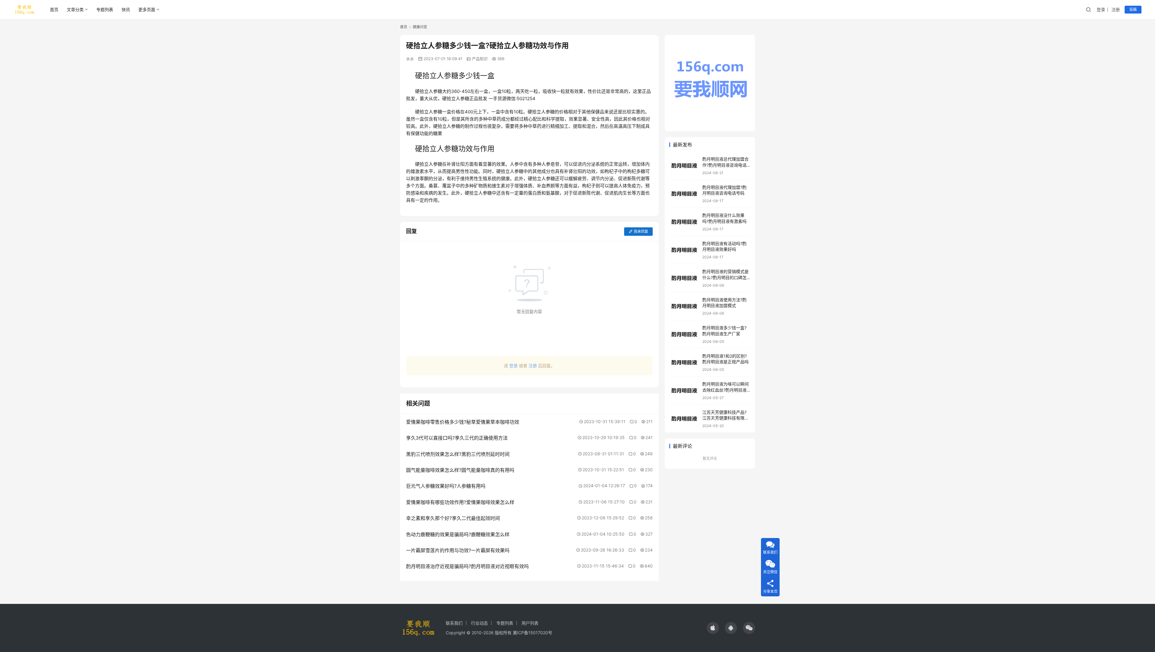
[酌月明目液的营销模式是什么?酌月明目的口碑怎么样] (684, 278)
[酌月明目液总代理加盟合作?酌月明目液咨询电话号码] (684, 165)
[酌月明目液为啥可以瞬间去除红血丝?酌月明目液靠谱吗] (684, 390)
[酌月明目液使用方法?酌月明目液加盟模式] (684, 306)
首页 (54, 9)
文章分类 (75, 9)
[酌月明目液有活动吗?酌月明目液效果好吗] (684, 250)
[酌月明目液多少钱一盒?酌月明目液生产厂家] (684, 334)
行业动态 (479, 623)
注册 (1115, 9)
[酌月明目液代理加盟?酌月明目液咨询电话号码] (684, 193)
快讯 (126, 9)
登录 (1101, 9)
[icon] (713, 628)
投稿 (1133, 9)
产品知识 (480, 58)
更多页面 (146, 9)
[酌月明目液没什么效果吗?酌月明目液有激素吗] (684, 221)
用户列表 (530, 623)
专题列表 (104, 9)
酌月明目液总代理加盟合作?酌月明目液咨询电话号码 (725, 164)
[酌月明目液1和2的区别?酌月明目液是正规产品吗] (684, 362)
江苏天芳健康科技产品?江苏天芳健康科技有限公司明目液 (725, 418)
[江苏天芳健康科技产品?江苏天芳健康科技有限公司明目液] (684, 418)
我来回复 (641, 231)
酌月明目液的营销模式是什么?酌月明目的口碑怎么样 (725, 277)
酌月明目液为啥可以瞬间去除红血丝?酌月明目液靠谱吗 (725, 389)
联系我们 (454, 623)
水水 (410, 58)
